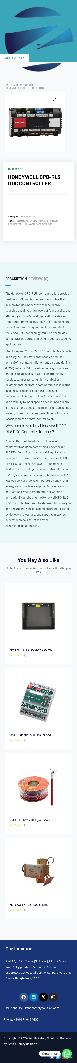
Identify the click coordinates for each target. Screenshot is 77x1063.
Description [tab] (16, 279)
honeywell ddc (44, 224)
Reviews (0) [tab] (38, 279)
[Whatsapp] (67, 1054)
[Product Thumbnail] (54, 99)
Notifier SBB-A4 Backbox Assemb (31, 650)
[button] (38, 47)
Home (8, 85)
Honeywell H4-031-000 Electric (29, 904)
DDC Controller (23, 221)
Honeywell (29, 224)
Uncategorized (25, 85)
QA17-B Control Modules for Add (30, 735)
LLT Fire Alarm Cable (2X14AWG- (30, 820)
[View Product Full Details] (38, 616)
